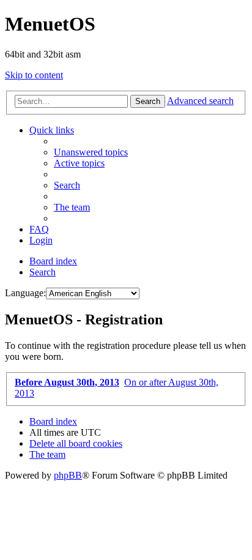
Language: (25, 293)
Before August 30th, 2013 (67, 382)
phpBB (68, 475)
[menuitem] (91, 152)
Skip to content (34, 75)
